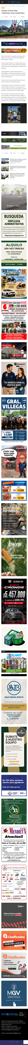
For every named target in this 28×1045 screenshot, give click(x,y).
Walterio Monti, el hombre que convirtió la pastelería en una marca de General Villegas (18, 167)
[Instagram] (25, 1015)
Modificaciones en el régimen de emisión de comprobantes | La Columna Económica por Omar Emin (18, 160)
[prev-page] (2, 181)
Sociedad (6, 6)
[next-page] (4, 181)
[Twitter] (25, 1017)
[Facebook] (25, 1012)
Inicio (2, 6)
